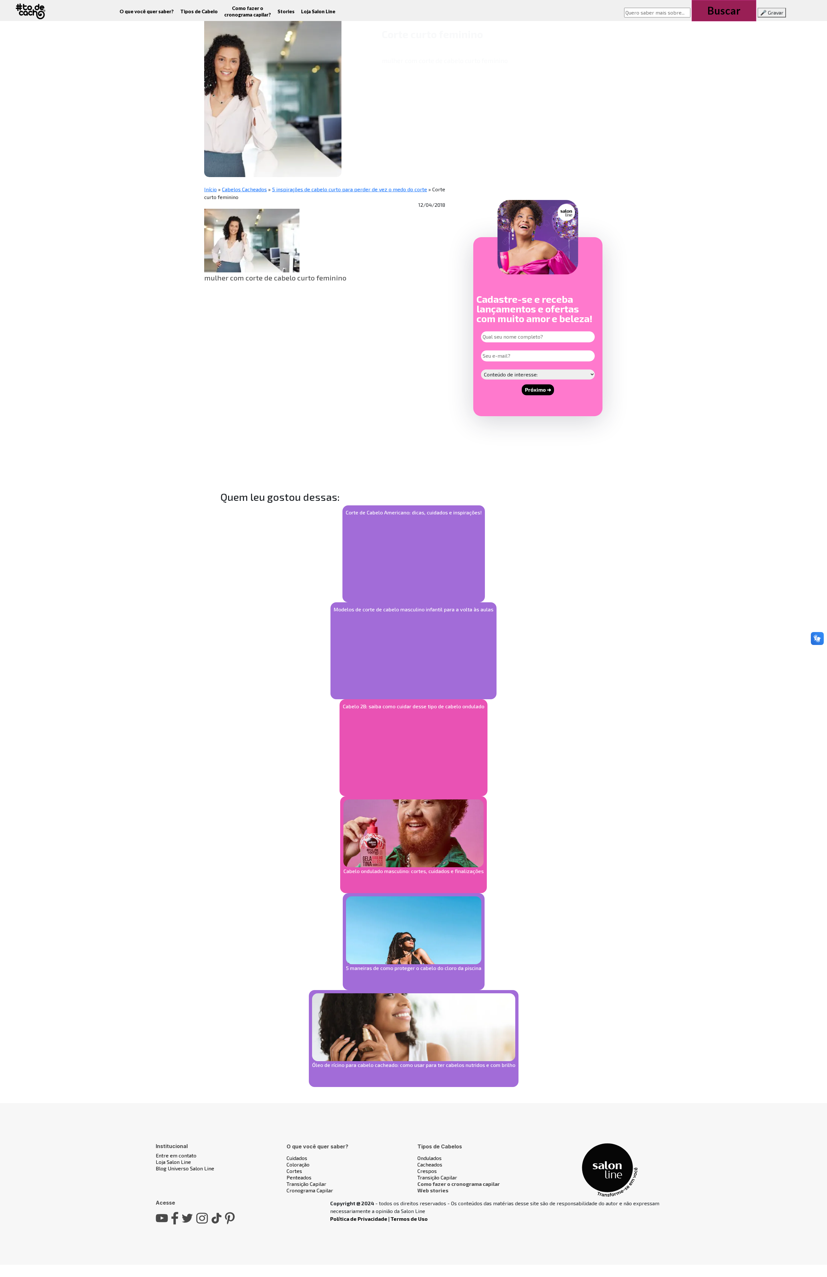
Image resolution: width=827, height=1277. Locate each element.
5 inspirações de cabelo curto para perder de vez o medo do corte (349, 189)
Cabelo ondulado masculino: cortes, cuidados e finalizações (413, 871)
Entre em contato (176, 1155)
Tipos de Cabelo (199, 11)
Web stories (432, 1190)
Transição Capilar (306, 1184)
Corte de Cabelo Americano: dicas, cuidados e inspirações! (414, 512)
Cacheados (429, 1164)
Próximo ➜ (538, 389)
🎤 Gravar (771, 12)
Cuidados (297, 1158)
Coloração (298, 1164)
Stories (286, 11)
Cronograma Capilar (310, 1190)
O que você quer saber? (147, 11)
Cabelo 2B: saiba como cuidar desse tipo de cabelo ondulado (413, 706)
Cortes (294, 1171)
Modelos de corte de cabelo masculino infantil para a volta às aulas (413, 609)
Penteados (299, 1177)
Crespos (427, 1171)
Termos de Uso (409, 1219)
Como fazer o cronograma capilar (458, 1184)
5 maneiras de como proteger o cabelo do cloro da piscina (413, 968)
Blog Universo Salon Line (185, 1168)
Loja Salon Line (318, 11)
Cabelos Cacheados (244, 189)
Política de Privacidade (358, 1219)
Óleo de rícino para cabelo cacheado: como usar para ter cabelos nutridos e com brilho (413, 1065)
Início (210, 189)
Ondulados (429, 1158)
